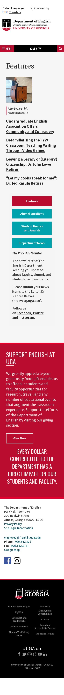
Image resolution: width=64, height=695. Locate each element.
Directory (45, 606)
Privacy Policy (13, 524)
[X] (24, 654)
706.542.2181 (20, 545)
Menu (9, 49)
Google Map (12, 550)
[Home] (32, 28)
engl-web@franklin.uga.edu (22, 537)
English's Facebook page (7, 560)
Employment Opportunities (45, 612)
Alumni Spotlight (32, 213)
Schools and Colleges (19, 606)
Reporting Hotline (45, 633)
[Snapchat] (35, 654)
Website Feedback (19, 626)
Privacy (45, 619)
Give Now (35, 49)
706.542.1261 (23, 541)
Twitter (38, 313)
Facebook (24, 313)
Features (32, 201)
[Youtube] (40, 654)
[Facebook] (19, 654)
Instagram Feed (17, 560)
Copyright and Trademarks (19, 619)
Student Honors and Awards (32, 228)
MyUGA (19, 612)
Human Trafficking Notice (19, 634)
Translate (15, 12)
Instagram (26, 318)
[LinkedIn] (45, 654)
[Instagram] (29, 654)
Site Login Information (18, 528)
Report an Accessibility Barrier (44, 626)
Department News (32, 243)
